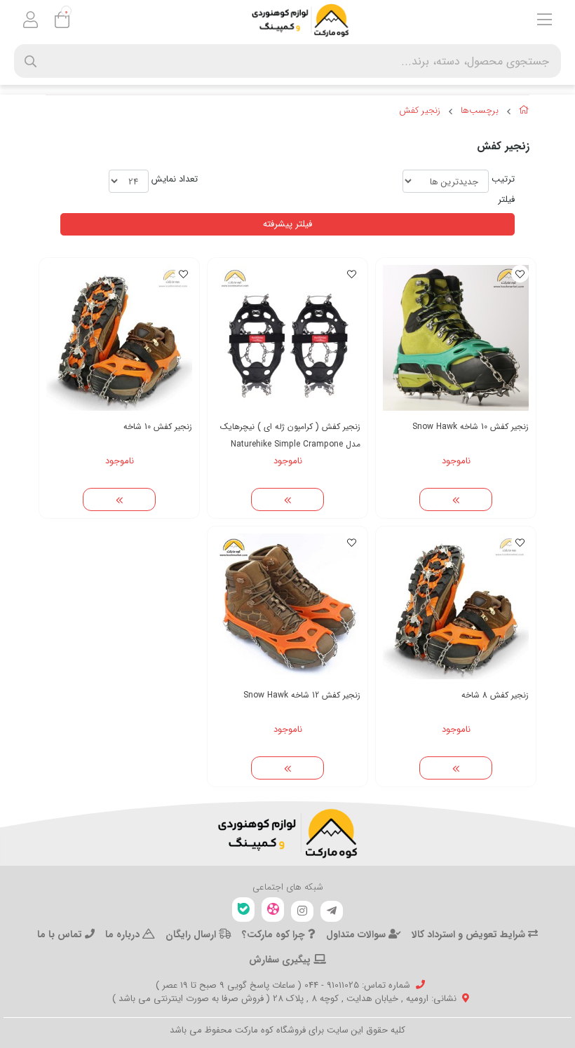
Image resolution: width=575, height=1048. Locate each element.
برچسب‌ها (480, 111)
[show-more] (455, 500)
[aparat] (273, 909)
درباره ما (123, 934)
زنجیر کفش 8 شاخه (495, 695)
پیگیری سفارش (281, 959)
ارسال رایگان (192, 934)
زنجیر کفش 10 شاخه (157, 426)
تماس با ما (61, 934)
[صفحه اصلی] (524, 112)
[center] (30, 61)
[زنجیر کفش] (287, 833)
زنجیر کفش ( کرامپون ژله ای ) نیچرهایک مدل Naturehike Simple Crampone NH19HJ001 (290, 435)
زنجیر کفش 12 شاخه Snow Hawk (301, 695)
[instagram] (302, 911)
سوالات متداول (357, 934)
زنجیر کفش (419, 111)
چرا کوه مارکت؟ (275, 934)
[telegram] (332, 911)
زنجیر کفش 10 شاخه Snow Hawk (470, 426)
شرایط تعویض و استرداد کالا (470, 934)
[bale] (243, 909)
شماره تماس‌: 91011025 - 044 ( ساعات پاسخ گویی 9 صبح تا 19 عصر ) (283, 985)
